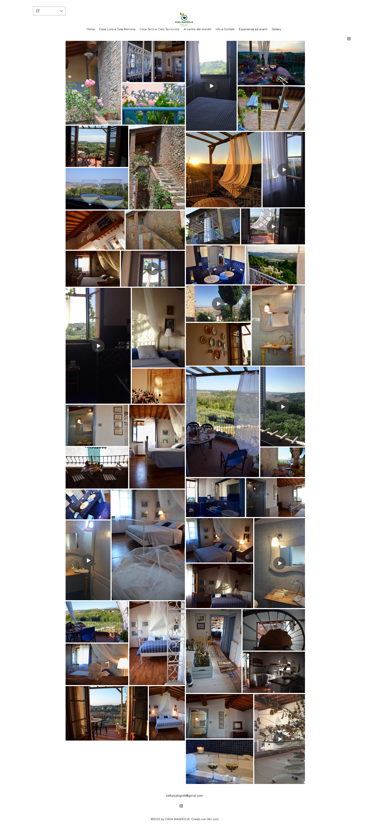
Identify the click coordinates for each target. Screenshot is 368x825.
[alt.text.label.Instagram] (349, 39)
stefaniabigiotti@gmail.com (184, 796)
